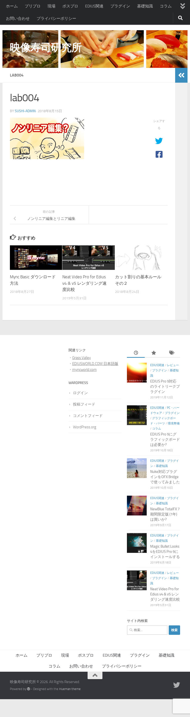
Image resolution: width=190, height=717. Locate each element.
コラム (166, 6)
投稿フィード (84, 404)
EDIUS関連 (94, 6)
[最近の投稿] (136, 353)
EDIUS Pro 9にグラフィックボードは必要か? (165, 439)
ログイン (80, 393)
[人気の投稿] (154, 353)
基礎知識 (145, 6)
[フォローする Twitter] (176, 685)
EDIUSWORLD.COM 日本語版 (95, 363)
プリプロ (33, 6)
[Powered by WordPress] (28, 689)
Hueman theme (70, 689)
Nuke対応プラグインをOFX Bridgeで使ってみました (165, 476)
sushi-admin (25, 111)
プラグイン (120, 6)
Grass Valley (81, 358)
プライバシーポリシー (56, 18)
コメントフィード (88, 415)
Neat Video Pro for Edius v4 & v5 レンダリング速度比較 (84, 283)
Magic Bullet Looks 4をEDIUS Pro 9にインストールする (165, 551)
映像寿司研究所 (46, 47)
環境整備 (174, 423)
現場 (51, 6)
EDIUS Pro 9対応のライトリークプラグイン (165, 386)
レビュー (173, 365)
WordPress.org (84, 427)
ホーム (12, 6)
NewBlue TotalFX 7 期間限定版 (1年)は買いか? (165, 514)
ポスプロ (70, 6)
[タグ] (171, 353)
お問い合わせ (18, 18)
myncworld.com (84, 369)
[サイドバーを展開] (181, 75)
